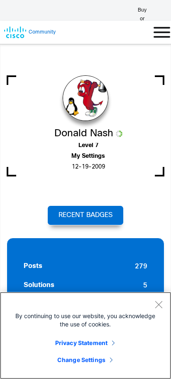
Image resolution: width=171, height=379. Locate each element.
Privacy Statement (81, 342)
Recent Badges (85, 215)
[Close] (158, 304)
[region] (85, 335)
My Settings (88, 156)
